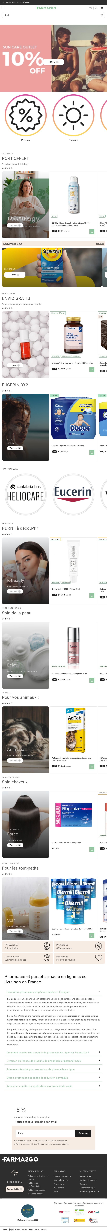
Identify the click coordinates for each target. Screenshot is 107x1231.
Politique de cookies (36, 1190)
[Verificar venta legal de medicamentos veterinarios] (64, 1220)
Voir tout (6, 168)
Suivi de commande (88, 1180)
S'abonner (83, 1133)
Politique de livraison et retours (38, 1177)
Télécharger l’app (87, 1188)
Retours (83, 1184)
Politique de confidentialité (34, 1184)
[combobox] (53, 15)
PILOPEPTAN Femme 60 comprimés (66, 843)
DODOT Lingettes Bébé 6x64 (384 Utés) (68, 446)
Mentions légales (35, 1194)
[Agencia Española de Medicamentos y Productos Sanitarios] (64, 1212)
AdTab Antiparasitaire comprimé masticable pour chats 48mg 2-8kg (71, 759)
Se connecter (85, 1176)
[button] (85, 8)
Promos (25, 140)
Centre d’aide (13, 1189)
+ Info (13, 274)
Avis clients (59, 1188)
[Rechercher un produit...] (102, 15)
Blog (56, 1191)
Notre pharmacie (61, 1180)
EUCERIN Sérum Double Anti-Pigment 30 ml (69, 674)
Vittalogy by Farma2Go (90, 1191)
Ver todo (100, 243)
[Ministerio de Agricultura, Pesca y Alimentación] (79, 1220)
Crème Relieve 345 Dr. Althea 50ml (66, 589)
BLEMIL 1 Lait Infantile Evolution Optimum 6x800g (72, 929)
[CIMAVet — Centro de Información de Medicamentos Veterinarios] (93, 1212)
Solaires (73, 140)
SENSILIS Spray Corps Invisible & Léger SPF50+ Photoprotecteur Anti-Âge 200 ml (71, 224)
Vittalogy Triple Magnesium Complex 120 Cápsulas (72, 363)
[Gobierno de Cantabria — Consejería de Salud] (93, 1220)
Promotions (59, 1184)
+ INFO (51, 62)
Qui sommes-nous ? (62, 1176)
